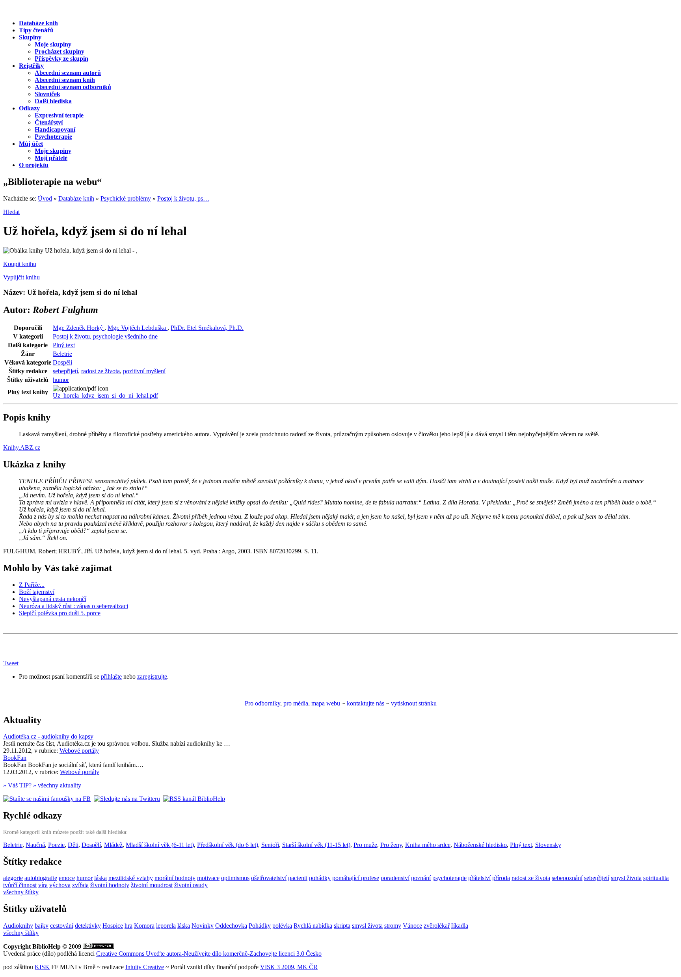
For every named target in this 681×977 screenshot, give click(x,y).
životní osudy (191, 885)
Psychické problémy (125, 198)
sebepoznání (567, 878)
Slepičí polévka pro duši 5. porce (59, 613)
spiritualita (656, 878)
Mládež (113, 844)
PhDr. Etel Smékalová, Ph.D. (207, 327)
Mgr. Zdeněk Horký (78, 327)
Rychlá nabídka (313, 925)
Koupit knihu (19, 264)
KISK (42, 967)
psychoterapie (449, 878)
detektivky (88, 925)
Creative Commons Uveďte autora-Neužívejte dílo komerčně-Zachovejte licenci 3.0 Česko (209, 953)
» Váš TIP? (17, 785)
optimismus (235, 878)
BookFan (14, 757)
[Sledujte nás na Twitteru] (127, 798)
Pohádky (260, 925)
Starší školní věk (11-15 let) (316, 844)
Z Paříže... (32, 584)
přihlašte (111, 676)
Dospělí (62, 362)
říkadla (459, 925)
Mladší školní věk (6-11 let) (160, 844)
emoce (67, 878)
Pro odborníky (262, 703)
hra (128, 925)
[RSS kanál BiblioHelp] (194, 798)
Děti (73, 844)
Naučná (35, 844)
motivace (208, 878)
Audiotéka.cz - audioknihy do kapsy (48, 736)
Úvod (45, 198)
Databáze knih (76, 198)
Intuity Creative (144, 967)
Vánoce (412, 925)
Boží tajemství (36, 591)
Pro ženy (391, 844)
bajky (41, 925)
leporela (166, 925)
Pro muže (365, 844)
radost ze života (100, 371)
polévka (282, 925)
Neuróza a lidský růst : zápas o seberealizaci (73, 606)
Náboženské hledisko (480, 844)
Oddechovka (231, 925)
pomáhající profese (355, 878)
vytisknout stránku (414, 703)
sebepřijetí (65, 371)
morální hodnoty (174, 878)
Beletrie (62, 353)
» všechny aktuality (57, 785)
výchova (60, 885)
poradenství (395, 878)
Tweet (11, 663)
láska (100, 878)
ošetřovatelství (269, 878)
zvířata (80, 885)
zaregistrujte (152, 676)
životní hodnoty (109, 885)
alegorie (13, 878)
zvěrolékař (437, 925)
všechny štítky (21, 892)
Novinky (203, 925)
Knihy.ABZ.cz (21, 447)
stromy (392, 925)
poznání (421, 878)
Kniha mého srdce (427, 844)
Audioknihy (18, 925)
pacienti (297, 878)
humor (61, 379)
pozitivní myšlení (144, 371)
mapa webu (325, 703)
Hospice (112, 925)
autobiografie (40, 878)
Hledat (11, 211)
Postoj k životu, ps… (183, 198)
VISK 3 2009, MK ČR (289, 967)
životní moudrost (152, 885)
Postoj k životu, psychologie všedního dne (105, 336)
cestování (61, 925)
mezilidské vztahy (130, 878)
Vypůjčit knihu (21, 277)
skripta (342, 925)
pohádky (320, 878)
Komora (144, 925)
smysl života (626, 878)
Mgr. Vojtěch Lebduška (137, 327)
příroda (501, 878)
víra (43, 885)
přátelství (479, 878)
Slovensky (548, 844)
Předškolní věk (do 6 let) (227, 844)
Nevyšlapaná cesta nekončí (52, 599)
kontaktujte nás (365, 703)
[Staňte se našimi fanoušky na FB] (47, 798)
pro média (295, 703)
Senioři (270, 844)
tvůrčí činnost (20, 885)
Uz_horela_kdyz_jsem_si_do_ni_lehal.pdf (105, 395)
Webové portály (79, 750)
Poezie (56, 844)
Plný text (64, 345)
